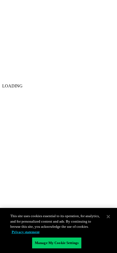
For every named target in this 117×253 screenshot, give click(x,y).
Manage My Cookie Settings (57, 243)
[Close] (108, 217)
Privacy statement (25, 232)
